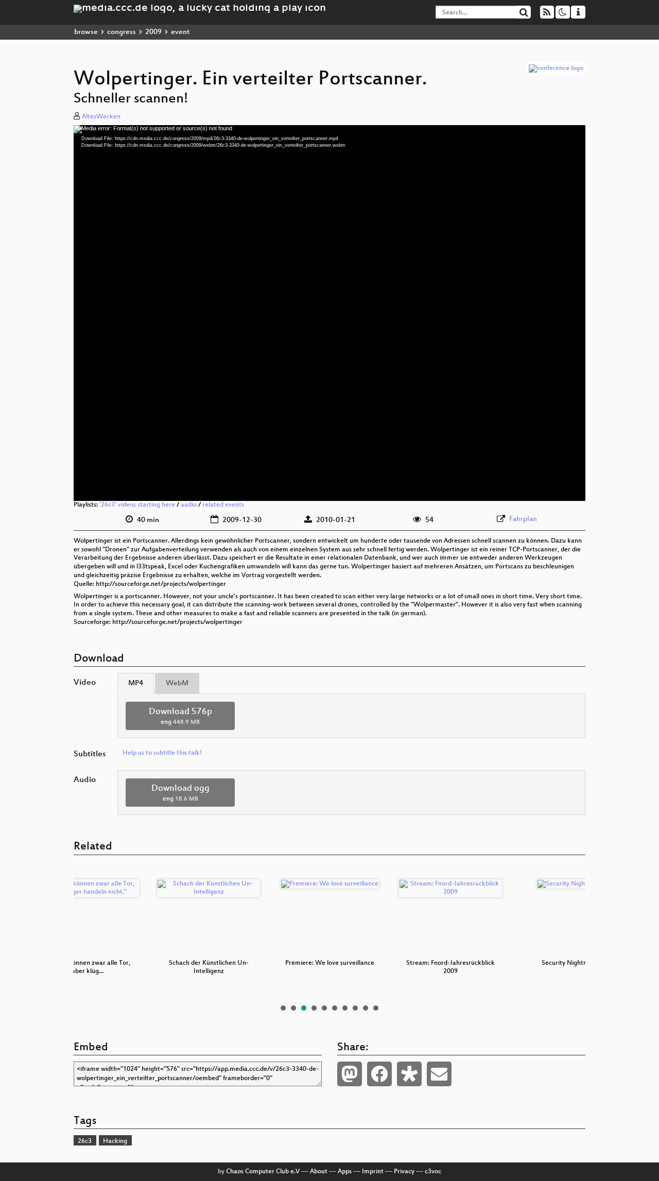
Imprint (373, 1171)
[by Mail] (439, 1074)
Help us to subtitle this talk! (162, 753)
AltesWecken (101, 116)
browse (86, 32)
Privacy (404, 1171)
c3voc (433, 1171)
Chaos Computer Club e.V (263, 1171)
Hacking (115, 1141)
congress (121, 32)
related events (223, 505)
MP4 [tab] (135, 683)
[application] (329, 313)
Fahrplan (523, 519)
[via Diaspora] (409, 1074)
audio (189, 505)
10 (375, 1008)
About (318, 1171)
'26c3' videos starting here (137, 505)
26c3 (85, 1141)
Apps (345, 1171)
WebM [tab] (177, 683)
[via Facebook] (379, 1074)
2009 (153, 32)
